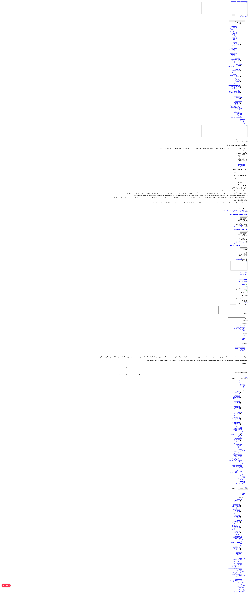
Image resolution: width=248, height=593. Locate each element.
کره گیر (238, 65)
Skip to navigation (235, 1)
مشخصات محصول (244, 216)
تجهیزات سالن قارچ (235, 60)
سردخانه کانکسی (236, 104)
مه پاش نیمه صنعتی (233, 46)
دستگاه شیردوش (236, 70)
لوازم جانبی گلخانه (236, 62)
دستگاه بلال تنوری (241, 587)
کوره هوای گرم (234, 26)
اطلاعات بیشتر (239, 225)
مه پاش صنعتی (234, 45)
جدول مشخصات (241, 162)
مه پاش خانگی (234, 48)
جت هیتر (235, 42)
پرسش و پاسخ (242, 166)
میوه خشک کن (242, 558)
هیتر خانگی (235, 37)
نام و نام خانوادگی (243, 315)
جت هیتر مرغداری (233, 31)
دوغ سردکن (237, 80)
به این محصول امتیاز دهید (241, 303)
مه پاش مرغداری (233, 50)
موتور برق (243, 590)
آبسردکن (243, 584)
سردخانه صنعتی (241, 575)
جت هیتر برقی (234, 43)
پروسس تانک (237, 78)
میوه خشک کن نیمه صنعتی (234, 85)
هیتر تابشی (235, 27)
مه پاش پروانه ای (233, 53)
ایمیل (246, 318)
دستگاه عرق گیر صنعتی (235, 99)
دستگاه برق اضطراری (235, 61)
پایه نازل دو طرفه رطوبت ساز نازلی (238, 245)
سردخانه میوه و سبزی (235, 107)
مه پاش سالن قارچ (233, 49)
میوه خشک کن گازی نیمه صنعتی (235, 460)
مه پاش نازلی (234, 51)
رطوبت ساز (237, 44)
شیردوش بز (234, 74)
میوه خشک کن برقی (235, 87)
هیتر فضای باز (234, 38)
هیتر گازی (235, 35)
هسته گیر (238, 94)
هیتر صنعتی (237, 23)
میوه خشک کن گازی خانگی (234, 91)
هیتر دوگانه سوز (233, 33)
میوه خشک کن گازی (235, 88)
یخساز (243, 585)
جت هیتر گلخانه (234, 29)
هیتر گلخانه (235, 39)
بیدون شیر (237, 81)
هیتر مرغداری (234, 40)
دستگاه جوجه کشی (241, 582)
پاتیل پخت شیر (237, 76)
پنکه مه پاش (234, 56)
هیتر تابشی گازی (233, 28)
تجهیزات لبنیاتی (241, 539)
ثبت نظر (245, 302)
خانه (246, 139)
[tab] (123, 162)
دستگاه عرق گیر (241, 571)
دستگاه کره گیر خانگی (232, 66)
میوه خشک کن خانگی (235, 86)
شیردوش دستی (233, 71)
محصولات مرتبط (241, 165)
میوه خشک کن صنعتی (235, 83)
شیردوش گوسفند (233, 75)
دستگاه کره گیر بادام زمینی (239, 591)
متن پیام (245, 313)
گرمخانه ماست (236, 77)
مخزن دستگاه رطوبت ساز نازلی (239, 229)
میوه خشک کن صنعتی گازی (234, 90)
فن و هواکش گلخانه (235, 59)
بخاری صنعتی (234, 24)
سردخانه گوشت (236, 103)
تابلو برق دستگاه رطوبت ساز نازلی (238, 214)
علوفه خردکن (242, 588)
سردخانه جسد (237, 102)
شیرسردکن (237, 69)
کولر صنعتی (237, 58)
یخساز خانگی (237, 112)
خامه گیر (238, 67)
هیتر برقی (235, 32)
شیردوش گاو (234, 72)
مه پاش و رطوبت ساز (237, 210)
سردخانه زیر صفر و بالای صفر (233, 105)
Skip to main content (243, 1)
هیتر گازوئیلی (234, 34)
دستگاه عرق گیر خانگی (235, 98)
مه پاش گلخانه (234, 55)
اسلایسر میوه (237, 96)
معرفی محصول (241, 164)
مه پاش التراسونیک (233, 54)
